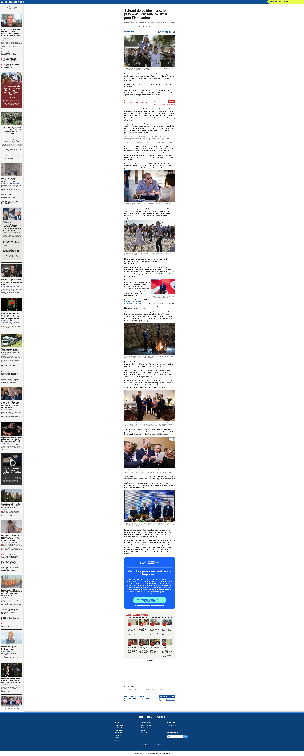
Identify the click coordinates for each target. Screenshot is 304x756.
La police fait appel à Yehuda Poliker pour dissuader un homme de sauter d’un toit (11, 439)
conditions (168, 104)
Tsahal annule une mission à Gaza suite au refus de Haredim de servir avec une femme (143, 650)
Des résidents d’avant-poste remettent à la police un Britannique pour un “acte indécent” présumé (11, 537)
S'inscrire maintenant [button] (167, 696)
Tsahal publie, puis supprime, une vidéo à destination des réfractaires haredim (9, 625)
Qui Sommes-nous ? (146, 727)
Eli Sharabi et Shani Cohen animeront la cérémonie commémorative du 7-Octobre (9, 53)
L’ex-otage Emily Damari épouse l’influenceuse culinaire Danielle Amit (143, 630)
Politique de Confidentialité (147, 725)
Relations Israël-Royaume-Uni (155, 688)
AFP (11, 409)
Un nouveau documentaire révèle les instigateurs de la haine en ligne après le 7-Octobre (132, 631)
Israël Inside (118, 730)
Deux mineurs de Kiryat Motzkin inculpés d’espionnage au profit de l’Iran (12, 471)
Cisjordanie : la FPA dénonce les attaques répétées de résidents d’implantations (9, 202)
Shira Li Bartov (12, 137)
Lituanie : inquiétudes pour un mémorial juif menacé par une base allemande (11, 130)
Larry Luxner (12, 97)
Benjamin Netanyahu (138, 689)
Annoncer (143, 730)
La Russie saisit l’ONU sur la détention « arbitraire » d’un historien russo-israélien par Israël (11, 281)
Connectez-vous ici (170, 700)
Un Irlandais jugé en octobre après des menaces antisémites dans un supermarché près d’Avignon (10, 381)
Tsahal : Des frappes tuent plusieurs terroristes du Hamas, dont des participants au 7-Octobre (10, 59)
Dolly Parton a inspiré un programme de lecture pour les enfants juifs (11, 648)
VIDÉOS (117, 738)
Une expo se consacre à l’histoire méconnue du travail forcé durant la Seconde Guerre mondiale (12, 151)
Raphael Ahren (130, 31)
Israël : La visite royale (141, 688)
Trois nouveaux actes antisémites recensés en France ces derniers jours (10, 350)
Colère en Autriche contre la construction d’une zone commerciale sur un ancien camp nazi (12, 157)
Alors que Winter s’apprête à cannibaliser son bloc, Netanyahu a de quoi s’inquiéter (11, 250)
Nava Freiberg (16, 183)
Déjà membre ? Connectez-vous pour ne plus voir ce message (149, 605)
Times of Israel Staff (7, 38)
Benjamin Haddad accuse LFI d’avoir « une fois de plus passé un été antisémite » (10, 367)
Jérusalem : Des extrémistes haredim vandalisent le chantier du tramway (154, 651)
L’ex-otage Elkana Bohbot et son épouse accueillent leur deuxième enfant (132, 650)
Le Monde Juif (118, 727)
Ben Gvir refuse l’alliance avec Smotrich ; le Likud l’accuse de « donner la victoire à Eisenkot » (11, 257)
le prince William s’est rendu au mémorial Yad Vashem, (136, 301)
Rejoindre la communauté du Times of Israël (149, 600)
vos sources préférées (168, 27)
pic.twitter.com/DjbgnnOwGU (159, 139)
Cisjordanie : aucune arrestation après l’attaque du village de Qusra (11, 180)
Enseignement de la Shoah (151, 689)
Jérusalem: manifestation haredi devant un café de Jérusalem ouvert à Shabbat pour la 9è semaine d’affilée (10, 611)
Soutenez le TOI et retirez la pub (296, 2)
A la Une (117, 740)
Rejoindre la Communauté (279, 2)
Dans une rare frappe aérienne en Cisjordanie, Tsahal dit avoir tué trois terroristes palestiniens (9, 569)
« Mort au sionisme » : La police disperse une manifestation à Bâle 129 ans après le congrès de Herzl (11, 316)
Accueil (117, 722)
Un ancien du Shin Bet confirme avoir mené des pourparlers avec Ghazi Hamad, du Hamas (155, 631)
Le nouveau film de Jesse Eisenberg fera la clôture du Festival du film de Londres (11, 680)
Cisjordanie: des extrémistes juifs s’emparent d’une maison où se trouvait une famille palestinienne (10, 562)
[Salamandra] (166, 753)
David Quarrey (128, 689)
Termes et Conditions (146, 722)
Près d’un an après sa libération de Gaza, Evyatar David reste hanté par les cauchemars (10, 66)
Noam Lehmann (6, 409)
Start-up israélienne (163, 689)
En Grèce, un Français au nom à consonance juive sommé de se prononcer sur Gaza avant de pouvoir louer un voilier (9, 373)
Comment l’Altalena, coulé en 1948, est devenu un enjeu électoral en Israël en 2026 (12, 227)
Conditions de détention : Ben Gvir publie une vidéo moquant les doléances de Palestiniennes (10, 404)
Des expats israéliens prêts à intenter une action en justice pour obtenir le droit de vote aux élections (166, 631)
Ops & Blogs (118, 732)
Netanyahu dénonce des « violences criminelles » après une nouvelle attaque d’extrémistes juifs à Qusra (167, 652)
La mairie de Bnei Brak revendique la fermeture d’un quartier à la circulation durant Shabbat (11, 592)
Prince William (166, 688)
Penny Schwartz (6, 651)
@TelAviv (137, 139)
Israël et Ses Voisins (130, 688)
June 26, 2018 (168, 142)
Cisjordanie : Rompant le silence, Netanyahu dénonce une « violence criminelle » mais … (9, 556)
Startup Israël (119, 735)
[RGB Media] (153, 753)
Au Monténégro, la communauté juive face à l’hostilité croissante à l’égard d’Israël (12, 90)
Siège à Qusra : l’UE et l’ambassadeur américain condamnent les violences (8, 196)
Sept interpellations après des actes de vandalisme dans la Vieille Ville (10, 505)
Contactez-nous (145, 732)
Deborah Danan (7, 222)
